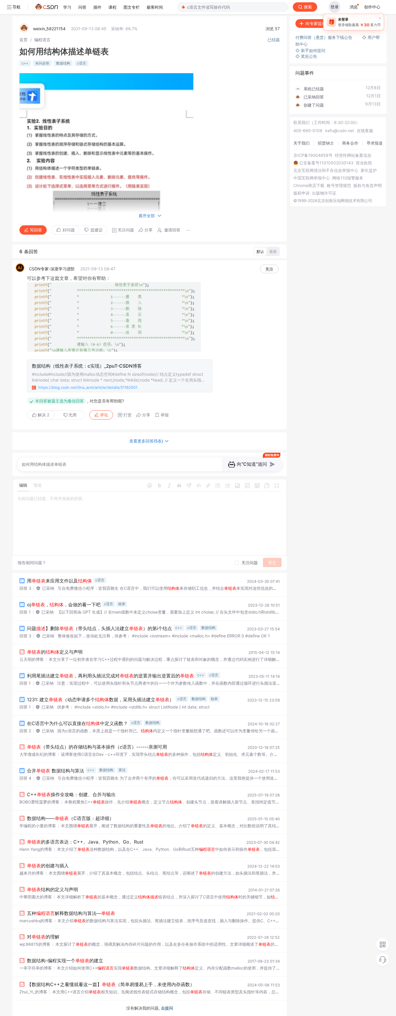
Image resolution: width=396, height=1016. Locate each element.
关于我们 (301, 143)
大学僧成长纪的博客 (37, 754)
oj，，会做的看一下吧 (64, 604)
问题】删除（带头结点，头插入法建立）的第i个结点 (99, 628)
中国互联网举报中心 (311, 178)
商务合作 (350, 143)
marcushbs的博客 (35, 920)
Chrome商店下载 (308, 185)
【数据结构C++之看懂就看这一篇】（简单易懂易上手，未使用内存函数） (111, 984)
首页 (23, 39)
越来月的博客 (31, 873)
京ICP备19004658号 (313, 155)
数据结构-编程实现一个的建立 (65, 960)
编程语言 (42, 39)
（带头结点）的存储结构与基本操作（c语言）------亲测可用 (97, 747)
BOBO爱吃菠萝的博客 (39, 801)
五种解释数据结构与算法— (71, 913)
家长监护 (369, 170)
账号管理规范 (339, 185)
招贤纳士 (326, 143)
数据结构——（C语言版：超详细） (70, 818)
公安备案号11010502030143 (326, 163)
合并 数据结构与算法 (55, 771)
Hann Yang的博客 (35, 849)
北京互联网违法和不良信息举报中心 (325, 170)
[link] (23, 39)
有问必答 (42, 63)
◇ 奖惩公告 (306, 56)
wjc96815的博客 (34, 944)
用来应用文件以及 (59, 581)
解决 (43, 414)
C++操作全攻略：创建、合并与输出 (71, 794)
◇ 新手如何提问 (310, 50)
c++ (25, 63)
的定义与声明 (55, 652)
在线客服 (365, 130)
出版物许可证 (324, 193)
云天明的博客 (31, 659)
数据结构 (63, 63)
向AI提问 (368, 23)
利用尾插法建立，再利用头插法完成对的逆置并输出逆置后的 (110, 676)
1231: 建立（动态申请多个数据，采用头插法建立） (100, 699)
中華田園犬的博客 (35, 896)
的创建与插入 (48, 865)
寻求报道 (374, 143)
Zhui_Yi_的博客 (33, 991)
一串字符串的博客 (35, 967)
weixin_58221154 (49, 28)
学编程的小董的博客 (37, 825)
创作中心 (372, 6)
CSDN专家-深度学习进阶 (52, 268)
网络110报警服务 (347, 178)
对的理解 (43, 937)
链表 (121, 604)
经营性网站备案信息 (353, 155)
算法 (122, 770)
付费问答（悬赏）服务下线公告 (324, 37)
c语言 (81, 63)
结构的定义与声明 (52, 889)
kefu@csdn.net (339, 130)
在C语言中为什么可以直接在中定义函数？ (77, 723)
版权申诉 (301, 193)
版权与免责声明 (367, 185)
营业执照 (364, 163)
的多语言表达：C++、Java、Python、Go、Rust (85, 842)
